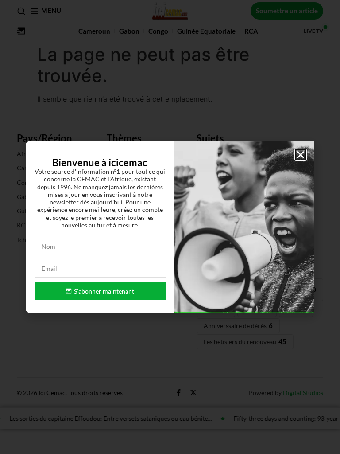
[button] (300, 155)
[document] (170, 227)
